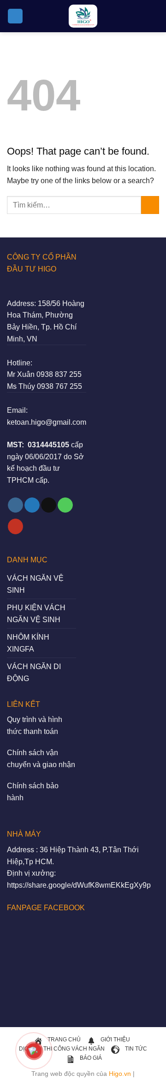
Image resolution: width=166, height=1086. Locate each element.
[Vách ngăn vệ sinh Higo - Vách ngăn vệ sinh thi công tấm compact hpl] (83, 16)
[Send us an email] (48, 505)
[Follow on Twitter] (32, 505)
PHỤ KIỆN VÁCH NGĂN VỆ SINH (36, 614)
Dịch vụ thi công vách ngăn (62, 1049)
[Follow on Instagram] (15, 505)
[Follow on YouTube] (15, 526)
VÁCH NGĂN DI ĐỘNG (34, 672)
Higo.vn (120, 1073)
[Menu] (15, 16)
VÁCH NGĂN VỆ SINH (35, 584)
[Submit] (150, 205)
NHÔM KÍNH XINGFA (28, 643)
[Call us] (65, 505)
